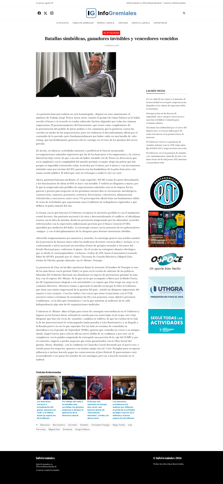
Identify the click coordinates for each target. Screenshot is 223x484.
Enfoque (123, 23)
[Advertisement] (88, 105)
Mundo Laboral (106, 23)
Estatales (84, 425)
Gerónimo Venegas (100, 425)
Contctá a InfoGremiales (175, 3)
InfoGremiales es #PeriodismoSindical (144, 3)
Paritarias (67, 429)
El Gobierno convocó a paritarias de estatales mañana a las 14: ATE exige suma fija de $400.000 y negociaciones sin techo (166, 145)
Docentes (72, 425)
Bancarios (45, 425)
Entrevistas (160, 23)
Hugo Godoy (119, 425)
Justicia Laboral (141, 23)
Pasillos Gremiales (83, 23)
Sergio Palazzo (82, 429)
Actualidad (62, 23)
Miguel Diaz (54, 429)
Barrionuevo (59, 425)
